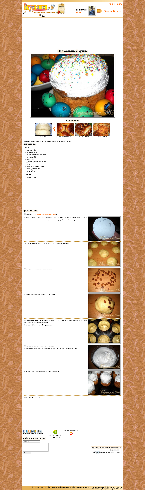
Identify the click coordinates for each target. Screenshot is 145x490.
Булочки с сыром (84, 136)
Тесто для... (43, 136)
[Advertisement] (72, 33)
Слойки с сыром (102, 136)
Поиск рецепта (115, 4)
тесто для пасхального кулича (45, 214)
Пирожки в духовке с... (65, 136)
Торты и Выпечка (113, 11)
